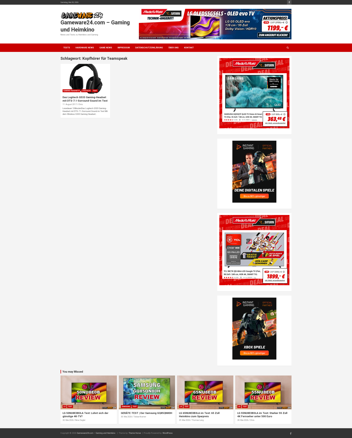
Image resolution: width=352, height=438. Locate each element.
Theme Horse (135, 433)
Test (95, 91)
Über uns (173, 47)
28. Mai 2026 (242, 420)
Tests (66, 47)
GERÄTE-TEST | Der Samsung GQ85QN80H (146, 413)
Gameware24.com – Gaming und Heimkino (96, 433)
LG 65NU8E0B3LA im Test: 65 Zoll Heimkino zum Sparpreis (199, 414)
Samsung (126, 406)
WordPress (168, 433)
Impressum (124, 47)
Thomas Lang (198, 420)
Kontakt (189, 47)
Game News (105, 47)
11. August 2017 (70, 104)
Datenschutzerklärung (149, 47)
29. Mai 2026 (184, 420)
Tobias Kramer (140, 417)
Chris (80, 104)
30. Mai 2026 (68, 420)
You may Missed (72, 371)
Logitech (86, 91)
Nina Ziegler (80, 420)
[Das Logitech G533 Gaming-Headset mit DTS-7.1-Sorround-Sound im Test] (85, 79)
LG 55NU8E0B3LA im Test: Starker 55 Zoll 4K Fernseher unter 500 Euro (262, 414)
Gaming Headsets (71, 91)
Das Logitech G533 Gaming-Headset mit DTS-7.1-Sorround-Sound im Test (85, 99)
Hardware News (84, 47)
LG (64, 406)
